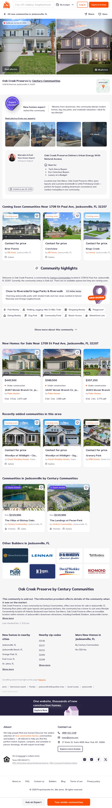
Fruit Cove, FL (8, 659)
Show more (8, 618)
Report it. (42, 680)
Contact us (39, 781)
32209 (42, 659)
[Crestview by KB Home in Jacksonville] (62, 227)
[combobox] (33, 5)
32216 (42, 640)
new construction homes (26, 735)
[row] (11, 309)
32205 (42, 655)
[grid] (56, 312)
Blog (63, 781)
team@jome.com (70, 737)
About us (16, 781)
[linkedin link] (91, 759)
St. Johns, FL (8, 663)
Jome (4, 687)
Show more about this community (54, 329)
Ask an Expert (33, 802)
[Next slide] (107, 46)
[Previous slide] (4, 46)
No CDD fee (80, 649)
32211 (42, 650)
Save (104, 14)
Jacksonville (87, 687)
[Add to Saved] (37, 216)
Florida (32, 687)
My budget (65, 4)
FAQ (27, 781)
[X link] (105, 759)
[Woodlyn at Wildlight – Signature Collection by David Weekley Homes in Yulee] (62, 433)
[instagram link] (85, 759)
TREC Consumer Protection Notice (63, 763)
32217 (42, 645)
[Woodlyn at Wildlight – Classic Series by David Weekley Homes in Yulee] (21, 433)
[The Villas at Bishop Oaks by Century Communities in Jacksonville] (23, 498)
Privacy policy (93, 781)
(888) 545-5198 (69, 733)
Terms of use (76, 781)
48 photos (103, 69)
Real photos (11, 69)
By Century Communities (87, 645)
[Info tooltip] (28, 23)
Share (91, 14)
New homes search (18, 687)
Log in (82, 4)
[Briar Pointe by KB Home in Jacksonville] (21, 227)
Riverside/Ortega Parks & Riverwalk (40, 291)
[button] (56, 706)
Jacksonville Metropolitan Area (51, 687)
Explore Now (40, 710)
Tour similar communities (68, 802)
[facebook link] (99, 759)
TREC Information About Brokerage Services (30, 763)
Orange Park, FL (9, 654)
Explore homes (98, 4)
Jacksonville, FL (9, 645)
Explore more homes (70, 749)
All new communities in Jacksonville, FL (27, 14)
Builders (52, 781)
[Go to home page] (7, 4)
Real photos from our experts (20, 118)
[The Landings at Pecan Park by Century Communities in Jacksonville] (68, 498)
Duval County (73, 687)
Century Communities (46, 80)
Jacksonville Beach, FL (12, 649)
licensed (21, 756)
